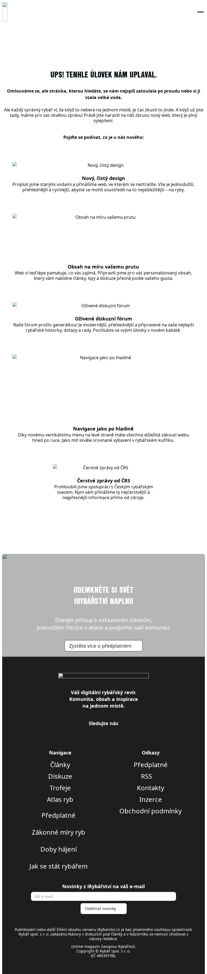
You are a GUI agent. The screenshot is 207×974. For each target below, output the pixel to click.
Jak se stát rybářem (58, 866)
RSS (147, 776)
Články (60, 764)
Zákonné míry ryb (58, 832)
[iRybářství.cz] (5, 12)
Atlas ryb (60, 799)
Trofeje (60, 788)
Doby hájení (58, 849)
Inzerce (150, 799)
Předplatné (58, 815)
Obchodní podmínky (150, 811)
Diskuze (60, 776)
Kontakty (150, 788)
